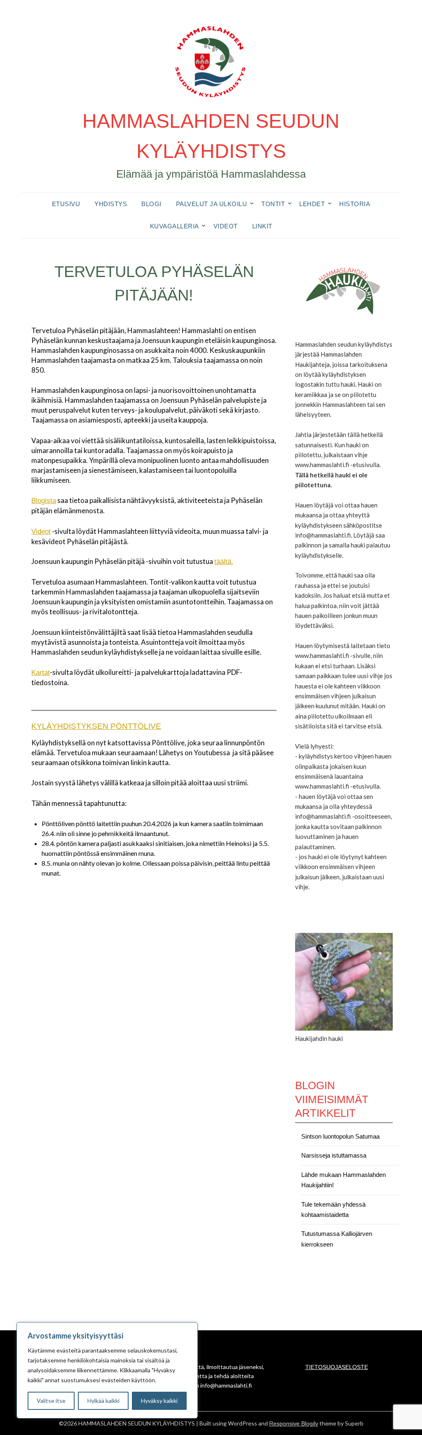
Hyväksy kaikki (159, 1400)
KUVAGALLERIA (174, 226)
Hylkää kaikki (103, 1400)
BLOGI (151, 203)
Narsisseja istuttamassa (333, 1155)
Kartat (40, 672)
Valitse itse (51, 1400)
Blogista (43, 501)
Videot (41, 531)
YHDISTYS (110, 203)
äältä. (224, 562)
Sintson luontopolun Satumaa (340, 1136)
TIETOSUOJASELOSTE (336, 1367)
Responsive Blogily (293, 1423)
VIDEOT (225, 226)
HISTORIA (354, 203)
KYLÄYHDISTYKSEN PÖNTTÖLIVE (96, 726)
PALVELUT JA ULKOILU (211, 203)
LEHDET (312, 203)
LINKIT (262, 226)
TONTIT (273, 203)
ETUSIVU (66, 203)
